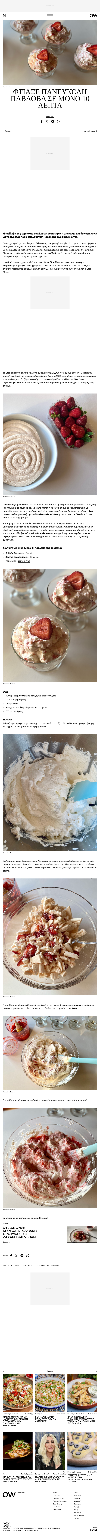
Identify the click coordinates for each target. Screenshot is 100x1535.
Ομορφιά (77, 1507)
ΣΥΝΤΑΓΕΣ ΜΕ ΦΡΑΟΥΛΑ (48, 1266)
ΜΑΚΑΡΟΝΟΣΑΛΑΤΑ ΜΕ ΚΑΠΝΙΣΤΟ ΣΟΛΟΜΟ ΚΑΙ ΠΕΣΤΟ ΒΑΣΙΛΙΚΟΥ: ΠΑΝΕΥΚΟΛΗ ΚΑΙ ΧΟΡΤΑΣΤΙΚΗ (15, 1421)
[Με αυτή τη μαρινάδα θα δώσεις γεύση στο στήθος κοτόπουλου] (18, 1451)
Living (76, 1510)
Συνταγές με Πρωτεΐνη (42, 1474)
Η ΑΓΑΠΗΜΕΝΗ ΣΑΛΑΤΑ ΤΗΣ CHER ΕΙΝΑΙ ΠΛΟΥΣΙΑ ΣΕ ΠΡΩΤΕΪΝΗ (49, 1479)
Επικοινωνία (57, 1510)
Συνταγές (50, 116)
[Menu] (50, 15)
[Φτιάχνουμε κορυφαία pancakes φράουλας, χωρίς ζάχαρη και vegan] (82, 1234)
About (55, 1492)
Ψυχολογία (77, 1495)
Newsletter (56, 1507)
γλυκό (67, 243)
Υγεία (76, 1492)
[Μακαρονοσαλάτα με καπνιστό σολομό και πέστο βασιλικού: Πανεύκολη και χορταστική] (18, 1393)
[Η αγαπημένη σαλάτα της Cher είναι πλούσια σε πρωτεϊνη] (50, 1451)
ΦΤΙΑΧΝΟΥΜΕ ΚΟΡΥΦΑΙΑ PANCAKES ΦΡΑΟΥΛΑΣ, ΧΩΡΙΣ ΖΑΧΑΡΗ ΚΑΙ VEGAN (20, 1232)
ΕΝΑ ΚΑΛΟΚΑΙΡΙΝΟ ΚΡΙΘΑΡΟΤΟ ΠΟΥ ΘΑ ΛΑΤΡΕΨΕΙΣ (45, 1419)
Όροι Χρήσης (57, 1504)
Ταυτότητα (56, 1495)
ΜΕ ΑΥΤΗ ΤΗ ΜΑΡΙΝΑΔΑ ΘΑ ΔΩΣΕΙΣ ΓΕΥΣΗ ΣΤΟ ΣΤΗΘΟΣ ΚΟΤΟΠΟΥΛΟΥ (17, 1479)
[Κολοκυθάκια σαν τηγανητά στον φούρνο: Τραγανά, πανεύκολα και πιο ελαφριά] (82, 1393)
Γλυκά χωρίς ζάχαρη (74, 1472)
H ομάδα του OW (58, 1498)
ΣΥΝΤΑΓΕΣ (7, 1266)
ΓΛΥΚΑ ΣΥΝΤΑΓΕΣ (28, 1266)
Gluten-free (24, 561)
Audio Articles (79, 1515)
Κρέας (5, 1474)
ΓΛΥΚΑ (16, 1266)
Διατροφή (77, 1501)
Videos (76, 1518)
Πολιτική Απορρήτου (60, 1501)
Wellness (77, 1498)
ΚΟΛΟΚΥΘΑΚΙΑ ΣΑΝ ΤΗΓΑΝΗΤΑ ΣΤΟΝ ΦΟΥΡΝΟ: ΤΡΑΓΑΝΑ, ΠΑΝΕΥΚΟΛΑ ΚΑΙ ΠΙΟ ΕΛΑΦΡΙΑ (81, 1420)
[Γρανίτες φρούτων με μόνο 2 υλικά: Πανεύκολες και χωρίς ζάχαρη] (82, 1451)
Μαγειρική (38, 1414)
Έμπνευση (77, 1512)
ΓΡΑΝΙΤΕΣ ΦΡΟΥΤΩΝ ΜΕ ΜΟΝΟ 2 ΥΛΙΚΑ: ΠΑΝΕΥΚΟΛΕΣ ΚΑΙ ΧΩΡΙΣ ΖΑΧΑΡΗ (79, 1478)
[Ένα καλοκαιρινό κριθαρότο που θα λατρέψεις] (50, 1393)
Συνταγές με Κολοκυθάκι (75, 1414)
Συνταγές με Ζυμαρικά (10, 1414)
